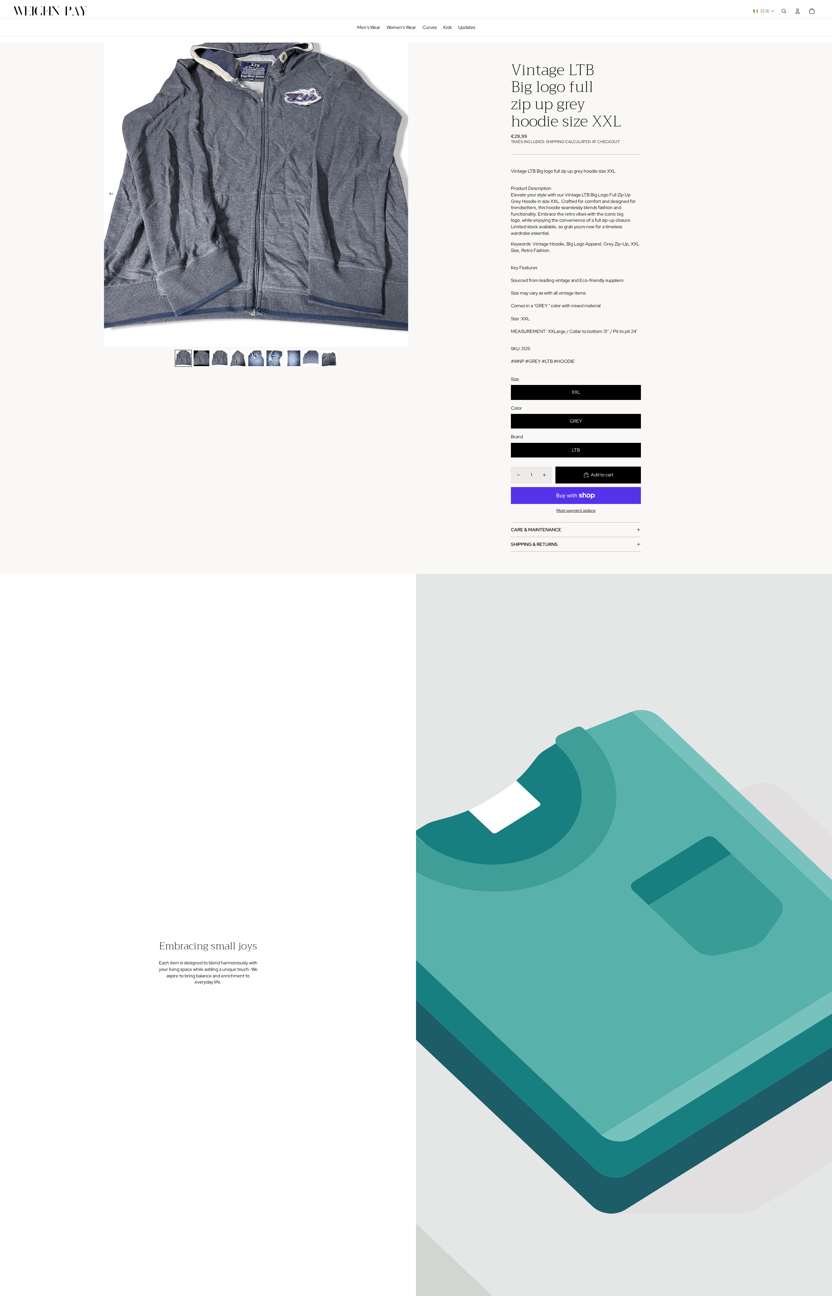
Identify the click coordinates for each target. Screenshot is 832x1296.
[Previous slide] (109, 195)
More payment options (575, 510)
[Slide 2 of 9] (201, 358)
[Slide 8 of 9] (310, 358)
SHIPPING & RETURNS (534, 544)
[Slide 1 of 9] (183, 358)
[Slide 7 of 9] (292, 358)
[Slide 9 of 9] (329, 358)
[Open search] (784, 11)
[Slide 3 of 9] (220, 358)
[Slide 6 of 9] (274, 358)
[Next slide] (402, 195)
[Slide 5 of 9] (256, 358)
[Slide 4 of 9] (238, 358)
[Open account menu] (797, 11)
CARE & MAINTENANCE (536, 530)
